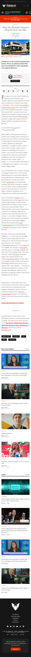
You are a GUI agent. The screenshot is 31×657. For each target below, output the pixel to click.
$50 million (23, 247)
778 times (16, 254)
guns (24, 336)
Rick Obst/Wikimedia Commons (10, 56)
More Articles (15, 81)
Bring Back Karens (6, 433)
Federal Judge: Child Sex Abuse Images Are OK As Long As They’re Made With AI (15, 500)
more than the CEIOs (12, 259)
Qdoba (4, 339)
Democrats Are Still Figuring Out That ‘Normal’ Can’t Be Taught (14, 404)
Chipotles (16, 336)
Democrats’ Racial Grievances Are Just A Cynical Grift (15, 462)
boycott (14, 128)
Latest (3, 474)
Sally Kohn (12, 339)
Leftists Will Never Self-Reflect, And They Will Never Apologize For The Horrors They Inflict (14, 374)
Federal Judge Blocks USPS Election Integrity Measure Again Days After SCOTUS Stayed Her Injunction (14, 530)
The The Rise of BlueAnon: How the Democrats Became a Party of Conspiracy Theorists (15, 325)
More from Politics (7, 349)
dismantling (10, 182)
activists (25, 116)
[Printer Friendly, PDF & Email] (27, 91)
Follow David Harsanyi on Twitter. (12, 303)
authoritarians (8, 225)
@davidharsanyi (18, 77)
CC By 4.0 (19, 56)
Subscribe (15, 649)
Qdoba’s (17, 198)
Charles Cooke (6, 336)
